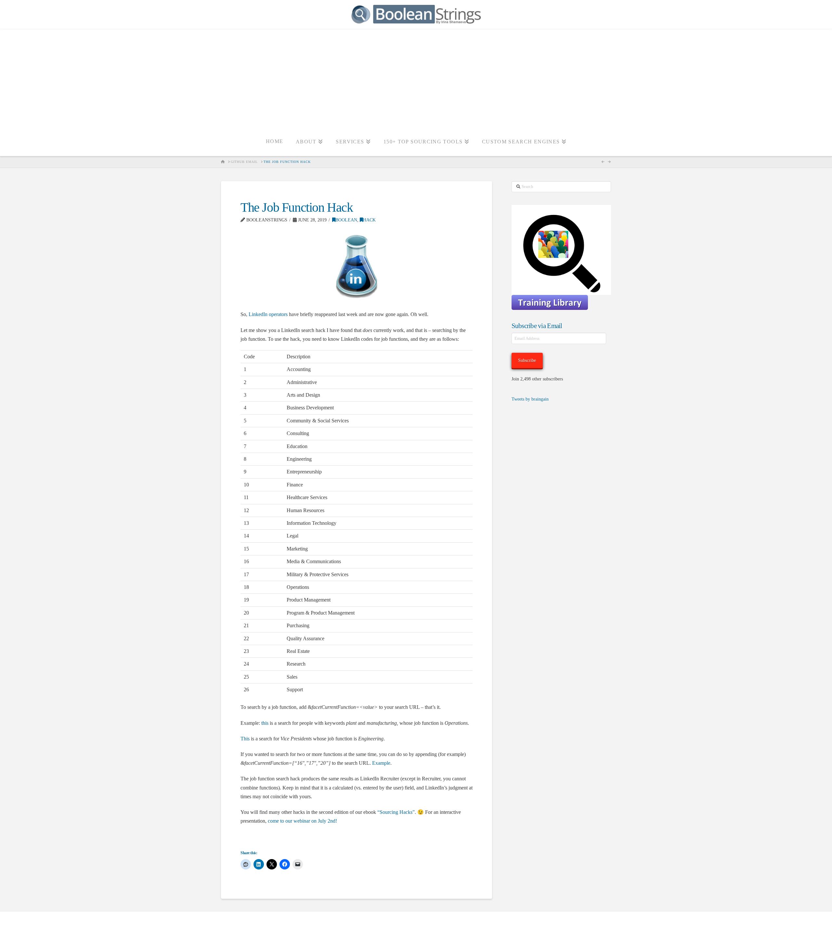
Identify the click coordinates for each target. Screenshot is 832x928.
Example (381, 763)
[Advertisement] (416, 78)
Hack (369, 220)
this (264, 723)
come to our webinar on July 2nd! (302, 821)
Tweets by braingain (530, 399)
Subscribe (527, 360)
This (245, 738)
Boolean (346, 220)
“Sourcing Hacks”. (396, 812)
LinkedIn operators (268, 314)
